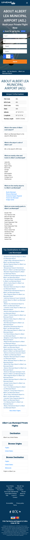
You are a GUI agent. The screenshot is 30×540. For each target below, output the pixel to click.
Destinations (19, 488)
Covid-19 (14, 495)
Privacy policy (20, 503)
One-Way (17, 31)
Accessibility (9, 503)
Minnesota (8, 468)
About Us (22, 493)
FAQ (7, 495)
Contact (15, 497)
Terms (15, 505)
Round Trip (8, 31)
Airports (10, 488)
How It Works (10, 486)
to (14, 257)
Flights (7, 447)
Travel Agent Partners (11, 493)
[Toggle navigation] (27, 3)
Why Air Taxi (20, 486)
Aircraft (24, 491)
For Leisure (20, 489)
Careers (22, 495)
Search (15, 61)
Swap (24, 31)
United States (9, 451)
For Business (10, 489)
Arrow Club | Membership (11, 491)
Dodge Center (10, 200)
